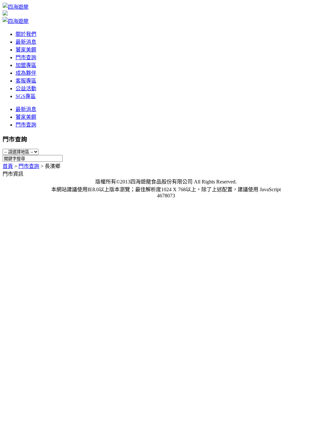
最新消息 (26, 42)
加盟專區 (26, 65)
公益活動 (26, 88)
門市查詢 (26, 57)
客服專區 (26, 80)
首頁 (8, 166)
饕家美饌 (26, 49)
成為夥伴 (26, 73)
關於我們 (26, 34)
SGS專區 (26, 96)
